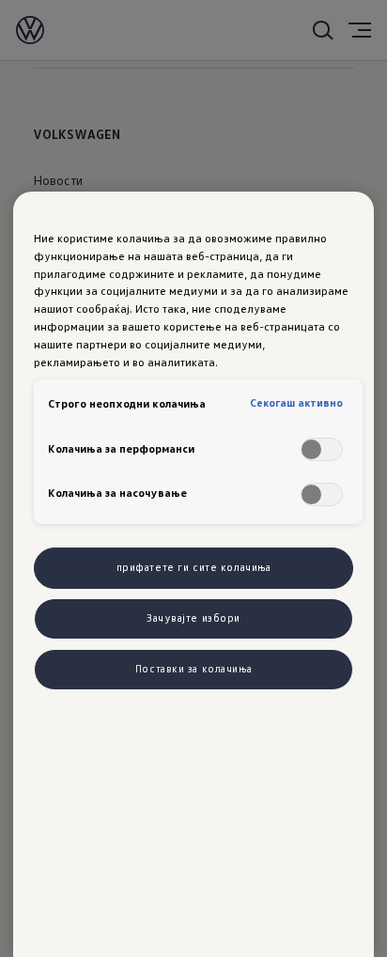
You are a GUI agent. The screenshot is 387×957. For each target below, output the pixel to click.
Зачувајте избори (193, 618)
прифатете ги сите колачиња (193, 567)
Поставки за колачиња (193, 668)
